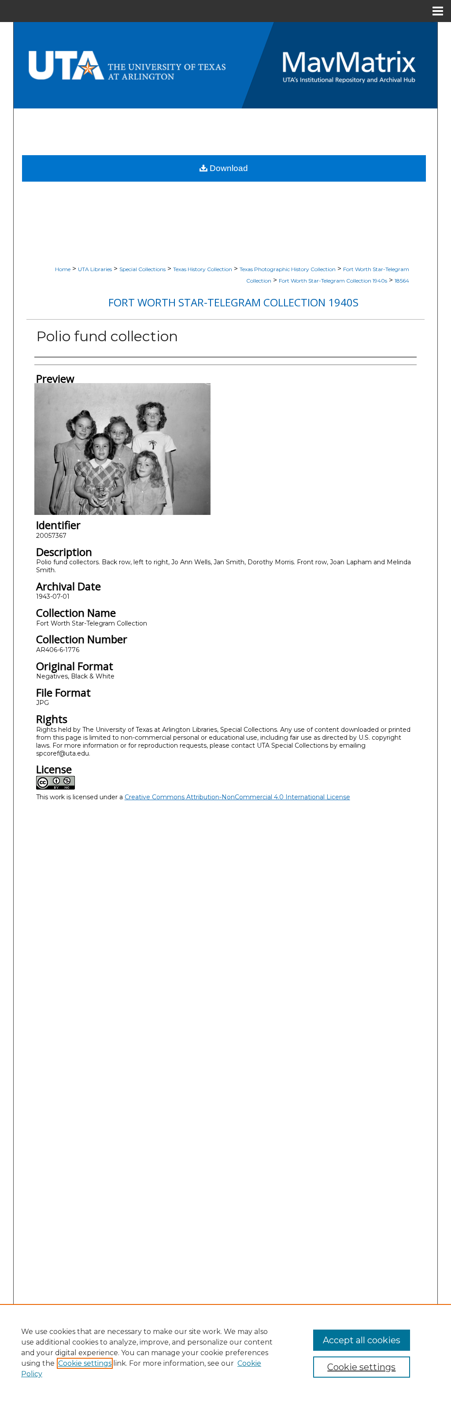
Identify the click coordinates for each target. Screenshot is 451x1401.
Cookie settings (84, 1363)
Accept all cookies (361, 1340)
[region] (225, 1352)
